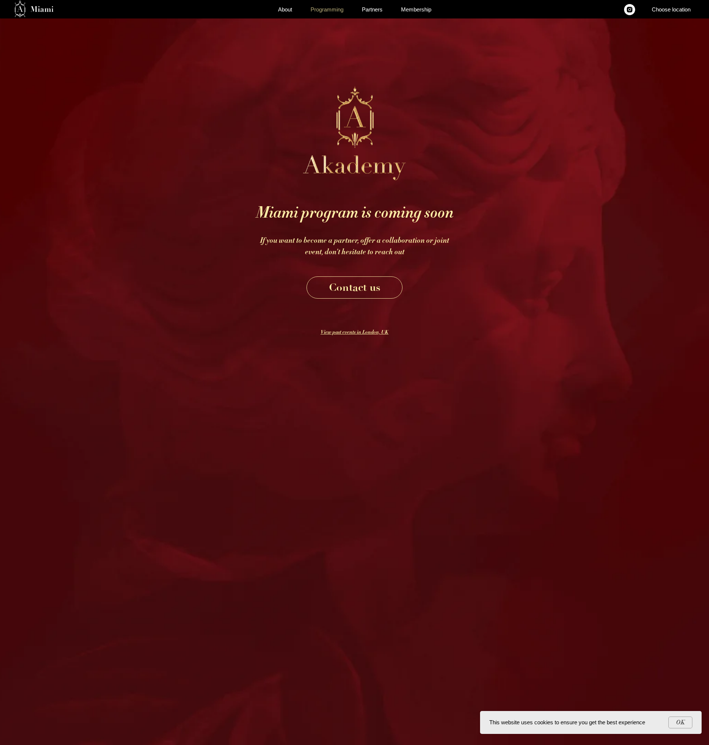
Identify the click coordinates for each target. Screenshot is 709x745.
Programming (327, 9)
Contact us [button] (354, 287)
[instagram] (629, 9)
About (285, 9)
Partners (372, 9)
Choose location (671, 9)
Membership (416, 9)
